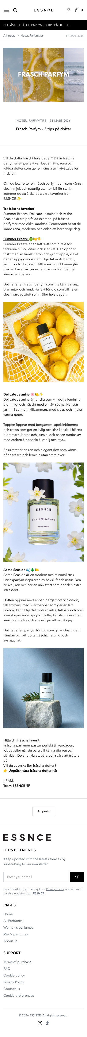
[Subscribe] (77, 877)
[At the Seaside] (43, 688)
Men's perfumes (15, 934)
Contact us (11, 989)
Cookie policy (14, 975)
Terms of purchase (17, 962)
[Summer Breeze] (43, 342)
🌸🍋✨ (23, 394)
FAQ (6, 968)
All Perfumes (12, 921)
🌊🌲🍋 (21, 570)
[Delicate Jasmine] (43, 512)
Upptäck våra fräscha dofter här (32, 770)
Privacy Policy (55, 889)
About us (10, 941)
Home (8, 914)
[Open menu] (6, 10)
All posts (9, 36)
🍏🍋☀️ (22, 239)
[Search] (15, 10)
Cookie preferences (18, 995)
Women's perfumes (18, 927)
